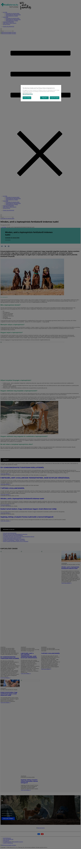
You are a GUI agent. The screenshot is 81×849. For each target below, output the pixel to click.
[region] (41, 93)
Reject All (44, 97)
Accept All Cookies (54, 97)
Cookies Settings (27, 97)
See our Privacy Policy (28, 94)
